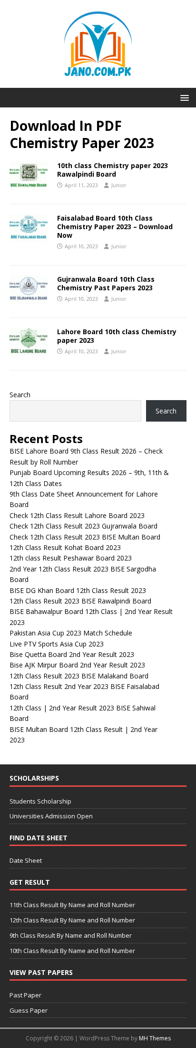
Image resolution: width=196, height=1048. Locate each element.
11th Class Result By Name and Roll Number (72, 904)
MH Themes (155, 1038)
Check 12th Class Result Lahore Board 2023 (77, 515)
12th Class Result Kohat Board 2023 (65, 547)
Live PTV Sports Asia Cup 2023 (57, 643)
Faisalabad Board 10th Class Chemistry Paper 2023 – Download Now (115, 226)
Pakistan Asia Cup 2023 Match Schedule (71, 632)
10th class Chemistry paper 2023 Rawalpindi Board (112, 170)
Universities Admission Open (51, 816)
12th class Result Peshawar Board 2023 (71, 557)
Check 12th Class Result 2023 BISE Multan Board (85, 536)
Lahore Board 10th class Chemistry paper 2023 (116, 336)
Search (20, 394)
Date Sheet (26, 860)
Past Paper (25, 995)
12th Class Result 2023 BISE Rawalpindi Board (80, 600)
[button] (183, 97)
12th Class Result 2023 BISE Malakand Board (79, 675)
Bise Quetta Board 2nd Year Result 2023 (72, 654)
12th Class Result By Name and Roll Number (72, 920)
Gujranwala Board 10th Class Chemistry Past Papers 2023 (106, 283)
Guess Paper (29, 1010)
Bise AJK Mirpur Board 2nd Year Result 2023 (77, 664)
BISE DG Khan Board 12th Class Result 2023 (78, 590)
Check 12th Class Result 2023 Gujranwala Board (83, 525)
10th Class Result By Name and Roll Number (72, 950)
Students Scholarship (40, 801)
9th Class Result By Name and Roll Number (71, 935)
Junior (119, 185)
